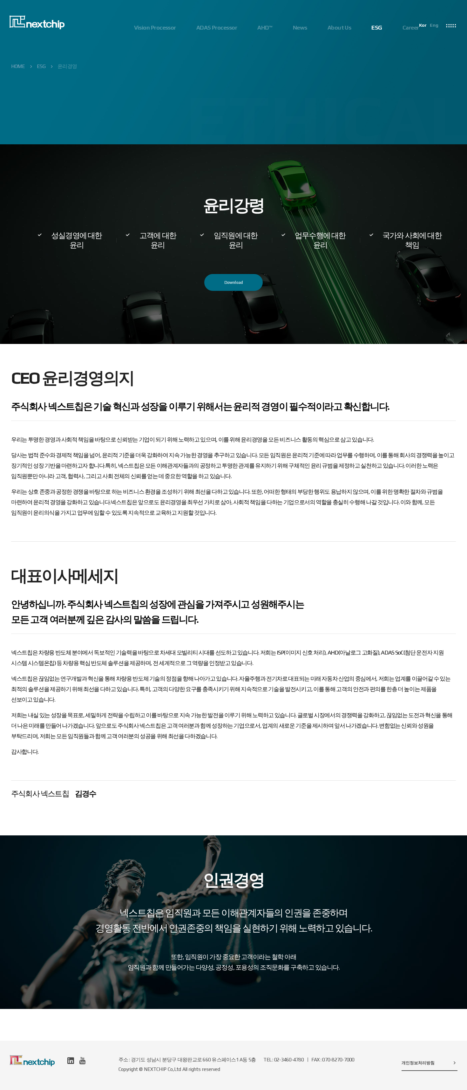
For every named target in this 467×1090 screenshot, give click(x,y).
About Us (339, 27)
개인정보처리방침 (418, 1062)
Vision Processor (155, 27)
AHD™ (265, 27)
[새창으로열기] (70, 1060)
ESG (376, 27)
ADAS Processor (216, 27)
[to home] (37, 22)
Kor (423, 25)
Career (411, 27)
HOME (18, 66)
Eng (434, 25)
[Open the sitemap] (451, 24)
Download (233, 282)
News (300, 27)
